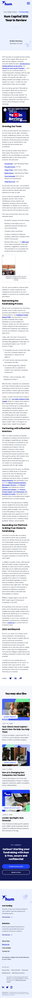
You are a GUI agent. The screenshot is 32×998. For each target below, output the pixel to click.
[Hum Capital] (7, 3)
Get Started (6, 917)
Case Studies (6, 948)
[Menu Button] (28, 3)
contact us (11, 623)
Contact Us (6, 951)
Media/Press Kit (6, 973)
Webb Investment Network (17, 483)
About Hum (6, 941)
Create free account (16, 866)
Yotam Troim (9, 170)
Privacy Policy (6, 970)
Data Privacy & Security (18, 973)
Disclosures (25, 970)
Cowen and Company (9, 489)
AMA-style (25, 242)
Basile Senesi (9, 173)
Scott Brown (9, 164)
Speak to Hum (16, 872)
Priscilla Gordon (10, 167)
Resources (5, 944)
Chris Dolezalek (10, 176)
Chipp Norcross (10, 182)
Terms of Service (15, 970)
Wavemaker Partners (9, 485)
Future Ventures (7, 480)
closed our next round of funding (13, 68)
